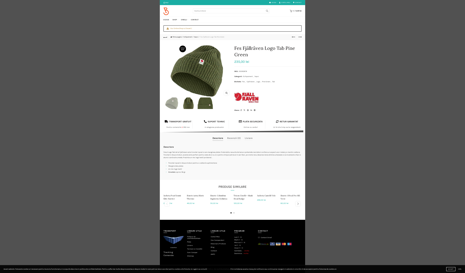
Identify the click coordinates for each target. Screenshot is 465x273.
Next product (300, 37)
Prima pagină (177, 37)
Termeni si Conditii (194, 249)
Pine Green (266, 82)
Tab (273, 82)
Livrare (190, 245)
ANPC (213, 254)
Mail (166, 3)
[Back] (165, 37)
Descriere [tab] (218, 138)
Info (459, 269)
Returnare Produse (218, 244)
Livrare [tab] (249, 138)
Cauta (267, 10)
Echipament (188, 37)
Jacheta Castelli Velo (266, 195)
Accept (450, 269)
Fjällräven (251, 82)
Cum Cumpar (192, 252)
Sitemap (190, 256)
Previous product (294, 37)
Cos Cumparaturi (217, 240)
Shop (174, 20)
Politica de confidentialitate (193, 237)
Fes (243, 82)
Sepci (196, 37)
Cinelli (184, 20)
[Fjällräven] (246, 97)
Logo (258, 82)
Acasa (274, 2)
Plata (189, 242)
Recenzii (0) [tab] (234, 138)
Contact (298, 2)
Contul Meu (285, 2)
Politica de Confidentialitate (218, 269)
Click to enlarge (226, 93)
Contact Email (266, 238)
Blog (212, 247)
